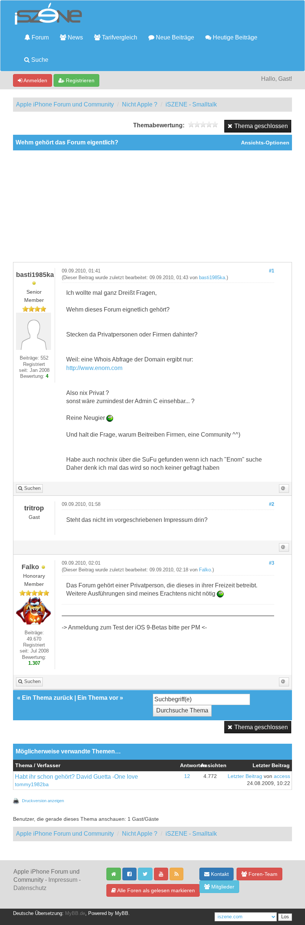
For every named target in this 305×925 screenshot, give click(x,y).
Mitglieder (222, 887)
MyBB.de (75, 913)
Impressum (62, 880)
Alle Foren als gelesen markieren (155, 890)
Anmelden (34, 80)
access (282, 776)
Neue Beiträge (174, 37)
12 (187, 776)
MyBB (121, 913)
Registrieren (79, 80)
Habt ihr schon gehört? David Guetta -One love (76, 777)
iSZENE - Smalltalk (191, 104)
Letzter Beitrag (245, 776)
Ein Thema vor (97, 698)
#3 (271, 563)
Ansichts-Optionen (265, 143)
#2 (271, 504)
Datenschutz (29, 888)
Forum (39, 37)
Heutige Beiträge (234, 37)
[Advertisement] (152, 206)
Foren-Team (262, 874)
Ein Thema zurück (47, 698)
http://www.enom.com (94, 368)
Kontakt (219, 874)
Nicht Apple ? (139, 104)
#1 (271, 271)
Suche (39, 60)
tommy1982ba (32, 784)
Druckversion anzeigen (43, 800)
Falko (205, 569)
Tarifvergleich (118, 37)
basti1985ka (212, 277)
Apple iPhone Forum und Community (65, 104)
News (74, 37)
